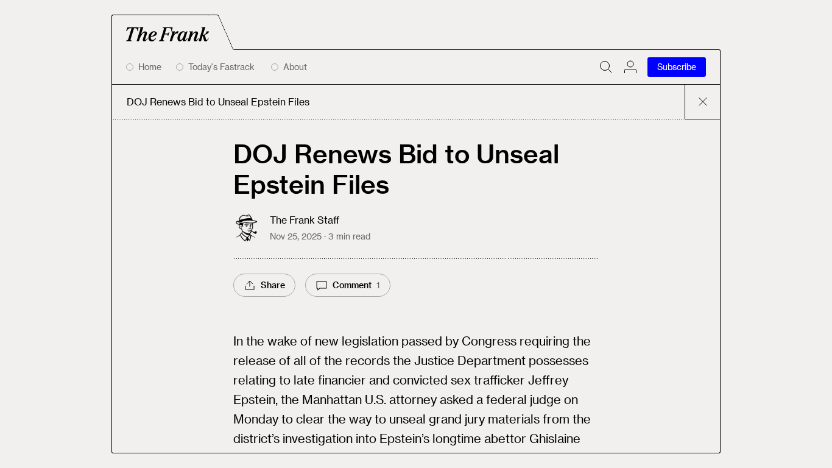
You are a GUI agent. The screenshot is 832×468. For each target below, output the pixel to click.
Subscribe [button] (676, 67)
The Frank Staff (304, 219)
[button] (630, 67)
